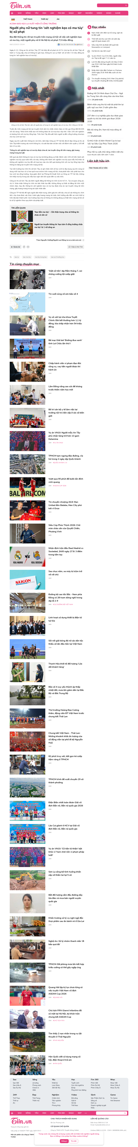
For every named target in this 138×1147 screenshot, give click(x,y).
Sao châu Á (17, 1085)
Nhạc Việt (113, 1083)
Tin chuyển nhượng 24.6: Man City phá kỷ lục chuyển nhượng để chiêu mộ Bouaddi (108, 79)
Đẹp (79, 13)
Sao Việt (16, 1083)
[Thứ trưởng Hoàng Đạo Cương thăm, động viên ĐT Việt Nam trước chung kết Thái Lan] (27, 718)
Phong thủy (56, 1105)
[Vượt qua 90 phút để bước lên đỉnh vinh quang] (27, 487)
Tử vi (53, 1103)
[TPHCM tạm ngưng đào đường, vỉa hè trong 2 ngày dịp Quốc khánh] (27, 464)
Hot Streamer (115, 1101)
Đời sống (74, 1098)
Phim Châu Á (95, 1088)
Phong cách (36, 1085)
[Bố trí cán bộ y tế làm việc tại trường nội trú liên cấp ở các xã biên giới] (27, 418)
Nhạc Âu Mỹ (114, 1088)
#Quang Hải (57, 997)
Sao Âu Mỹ (17, 1088)
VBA (34, 1090)
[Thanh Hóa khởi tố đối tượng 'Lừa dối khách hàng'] (27, 672)
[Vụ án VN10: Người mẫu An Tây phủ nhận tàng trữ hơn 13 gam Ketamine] (27, 441)
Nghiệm (89, 13)
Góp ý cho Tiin (77, 247)
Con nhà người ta (77, 1085)
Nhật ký (55, 1083)
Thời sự (44, 19)
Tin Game (113, 1098)
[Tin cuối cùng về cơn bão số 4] (27, 302)
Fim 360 (61, 13)
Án (58, 19)
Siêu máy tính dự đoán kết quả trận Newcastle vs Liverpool (105, 46)
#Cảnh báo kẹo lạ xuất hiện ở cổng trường (33, 23)
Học (44, 13)
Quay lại (16, 247)
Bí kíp (73, 1088)
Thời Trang (36, 1098)
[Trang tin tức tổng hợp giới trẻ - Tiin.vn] (20, 5)
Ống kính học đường (78, 1090)
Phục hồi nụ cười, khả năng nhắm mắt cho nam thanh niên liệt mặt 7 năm (105, 153)
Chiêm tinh (56, 1098)
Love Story (56, 1085)
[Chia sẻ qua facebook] (24, 247)
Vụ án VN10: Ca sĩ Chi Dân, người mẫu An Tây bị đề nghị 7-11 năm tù (106, 57)
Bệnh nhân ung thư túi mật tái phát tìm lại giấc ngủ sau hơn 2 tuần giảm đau (105, 106)
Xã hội (73, 1103)
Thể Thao (27, 19)
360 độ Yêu (56, 1088)
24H (52, 13)
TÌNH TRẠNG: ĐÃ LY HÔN (98, 168)
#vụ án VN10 (58, 443)
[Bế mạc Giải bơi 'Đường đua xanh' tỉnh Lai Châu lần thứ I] (27, 349)
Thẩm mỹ (35, 1101)
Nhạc (71, 13)
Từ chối (73, 1141)
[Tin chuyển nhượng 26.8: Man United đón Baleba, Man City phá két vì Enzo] (27, 510)
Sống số (94, 1101)
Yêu (36, 13)
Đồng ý (64, 1141)
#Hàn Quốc (57, 1064)
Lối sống (35, 1083)
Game (117, 13)
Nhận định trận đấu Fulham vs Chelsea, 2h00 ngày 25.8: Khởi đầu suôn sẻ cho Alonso (107, 72)
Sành (108, 13)
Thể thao (74, 1105)
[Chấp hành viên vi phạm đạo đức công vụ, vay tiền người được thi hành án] (27, 372)
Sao (20, 13)
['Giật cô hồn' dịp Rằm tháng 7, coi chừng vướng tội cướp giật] (27, 279)
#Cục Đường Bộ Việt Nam (63, 604)
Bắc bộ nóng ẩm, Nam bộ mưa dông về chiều (104, 131)
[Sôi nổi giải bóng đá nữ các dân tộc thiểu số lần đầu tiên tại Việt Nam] (27, 649)
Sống (28, 13)
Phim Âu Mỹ (95, 1085)
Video (99, 13)
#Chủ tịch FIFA (58, 1021)
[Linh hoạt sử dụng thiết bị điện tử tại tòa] (27, 626)
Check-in (35, 1088)
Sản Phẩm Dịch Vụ (97, 1098)
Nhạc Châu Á (115, 1085)
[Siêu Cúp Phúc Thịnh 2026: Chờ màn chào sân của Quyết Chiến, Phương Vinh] (27, 534)
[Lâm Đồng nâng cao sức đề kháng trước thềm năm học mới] (27, 395)
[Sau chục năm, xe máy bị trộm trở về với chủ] (27, 580)
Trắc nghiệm (56, 1101)
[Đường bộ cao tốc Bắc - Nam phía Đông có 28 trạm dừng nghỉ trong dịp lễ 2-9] (27, 603)
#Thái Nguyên (58, 1040)
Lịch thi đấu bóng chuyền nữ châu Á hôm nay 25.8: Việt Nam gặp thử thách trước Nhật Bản (107, 64)
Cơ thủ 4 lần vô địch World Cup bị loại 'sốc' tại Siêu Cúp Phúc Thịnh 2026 (104, 142)
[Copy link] (28, 247)
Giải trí (73, 1101)
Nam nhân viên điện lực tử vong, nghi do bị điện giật (107, 34)
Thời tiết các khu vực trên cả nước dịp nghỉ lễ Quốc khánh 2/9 (106, 40)
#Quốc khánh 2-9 (60, 463)
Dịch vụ (93, 1103)
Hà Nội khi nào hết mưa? (101, 51)
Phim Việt (94, 1083)
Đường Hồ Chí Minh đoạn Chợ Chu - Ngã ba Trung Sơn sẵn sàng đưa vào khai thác (105, 95)
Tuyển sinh (75, 1083)
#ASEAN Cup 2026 (59, 486)
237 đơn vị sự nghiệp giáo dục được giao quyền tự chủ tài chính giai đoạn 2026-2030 (105, 118)
